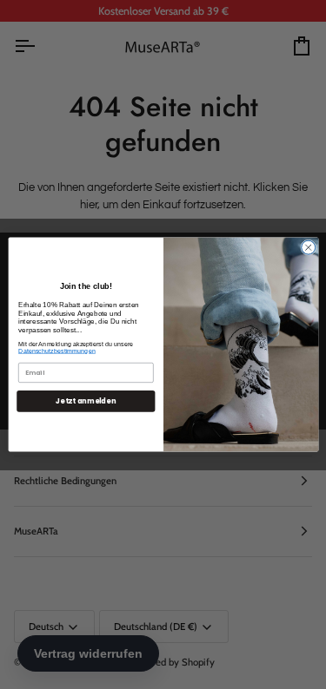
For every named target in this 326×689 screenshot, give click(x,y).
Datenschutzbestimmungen (57, 351)
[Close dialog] (308, 247)
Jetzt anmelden (86, 400)
